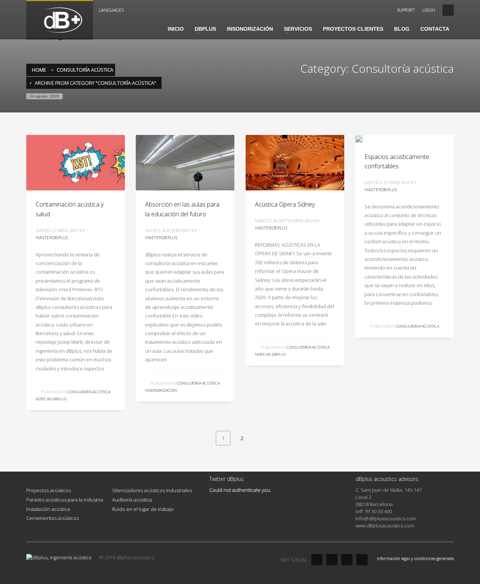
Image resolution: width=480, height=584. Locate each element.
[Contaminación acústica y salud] (75, 163)
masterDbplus (52, 237)
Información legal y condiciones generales (415, 558)
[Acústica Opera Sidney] (295, 163)
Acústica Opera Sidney (285, 204)
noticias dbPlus (51, 399)
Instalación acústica (48, 509)
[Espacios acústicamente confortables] (364, 139)
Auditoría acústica (132, 499)
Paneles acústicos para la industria (64, 499)
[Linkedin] (346, 559)
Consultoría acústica (88, 391)
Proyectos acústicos (48, 490)
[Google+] (362, 559)
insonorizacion (161, 390)
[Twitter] (332, 559)
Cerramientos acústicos (52, 518)
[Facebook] (316, 559)
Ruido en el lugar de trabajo (143, 509)
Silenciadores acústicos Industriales (152, 490)
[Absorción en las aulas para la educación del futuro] (185, 163)
